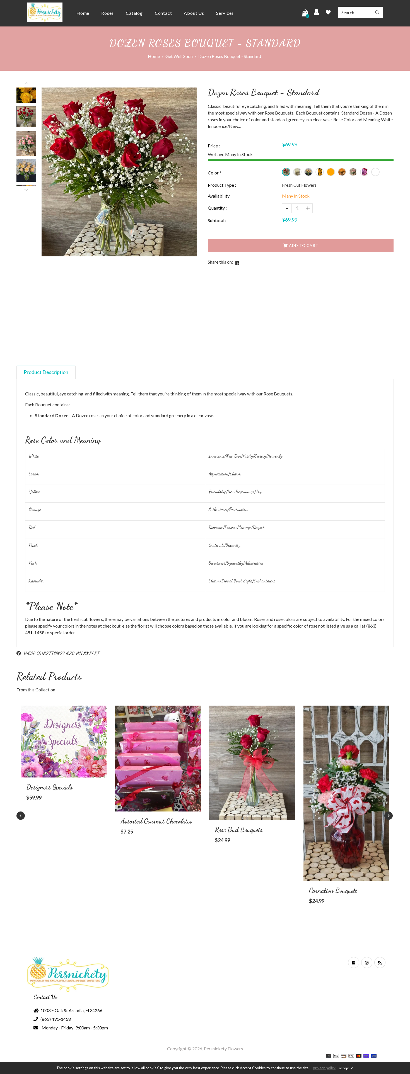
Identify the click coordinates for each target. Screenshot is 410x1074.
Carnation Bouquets (333, 890)
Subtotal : (217, 220)
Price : (214, 145)
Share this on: (220, 261)
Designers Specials (49, 787)
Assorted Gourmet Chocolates (156, 821)
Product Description (46, 372)
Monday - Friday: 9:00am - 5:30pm (75, 1027)
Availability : (219, 195)
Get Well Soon (179, 56)
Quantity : (217, 207)
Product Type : (222, 185)
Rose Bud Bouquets (239, 830)
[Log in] (316, 13)
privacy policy (324, 1068)
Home (154, 56)
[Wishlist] (328, 13)
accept (346, 1068)
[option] (119, 172)
